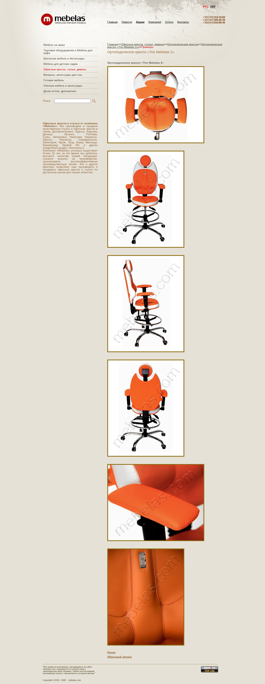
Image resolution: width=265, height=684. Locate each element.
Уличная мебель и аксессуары (62, 85)
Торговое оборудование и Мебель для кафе (68, 52)
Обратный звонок (119, 656)
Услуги (169, 22)
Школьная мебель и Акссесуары (64, 58)
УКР (213, 6)
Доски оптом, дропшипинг (59, 91)
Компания (154, 22)
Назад (111, 652)
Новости (127, 22)
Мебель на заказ (54, 44)
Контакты (183, 22)
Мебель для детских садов (60, 63)
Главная (112, 22)
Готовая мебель (53, 80)
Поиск (46, 100)
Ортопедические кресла (182, 44)
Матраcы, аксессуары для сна (62, 74)
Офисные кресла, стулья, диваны (64, 69)
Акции (140, 22)
